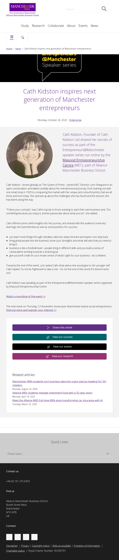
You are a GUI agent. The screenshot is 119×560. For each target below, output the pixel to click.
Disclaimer (12, 545)
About (71, 26)
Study (25, 26)
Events (83, 26)
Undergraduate (88, 13)
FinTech (84, 17)
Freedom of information (87, 545)
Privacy (25, 545)
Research (38, 26)
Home (9, 48)
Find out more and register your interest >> (31, 310)
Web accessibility (62, 545)
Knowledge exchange (56, 10)
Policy (12, 20)
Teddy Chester (53, 7)
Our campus (16, 24)
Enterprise (75, 120)
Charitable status (15, 550)
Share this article (62, 327)
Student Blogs (17, 20)
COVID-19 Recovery (56, 17)
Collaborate (56, 26)
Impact (48, 7)
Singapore (14, 20)
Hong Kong (15, 24)
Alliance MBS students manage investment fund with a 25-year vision (52, 392)
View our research (62, 356)
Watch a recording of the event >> (26, 296)
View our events (62, 346)
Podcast (49, 2)
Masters (49, 13)
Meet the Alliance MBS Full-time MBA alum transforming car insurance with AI (57, 400)
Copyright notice (41, 545)
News (94, 26)
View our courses (63, 337)
